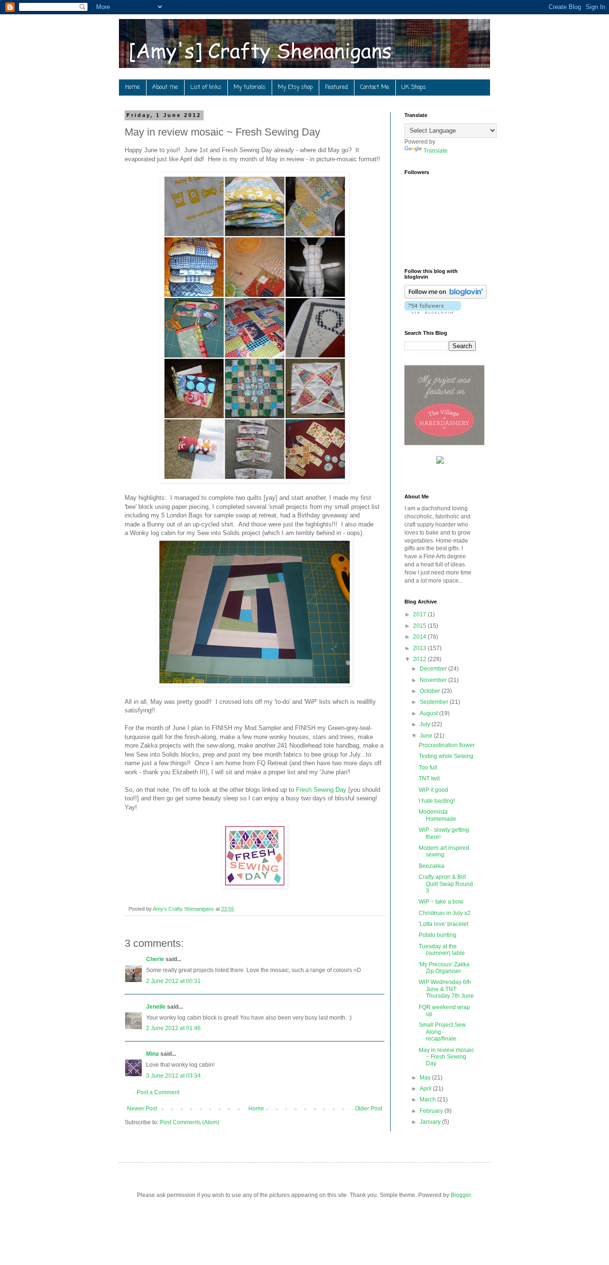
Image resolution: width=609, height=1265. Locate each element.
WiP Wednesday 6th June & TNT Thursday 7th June (446, 989)
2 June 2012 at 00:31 (173, 981)
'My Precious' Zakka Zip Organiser (444, 967)
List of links (205, 87)
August (429, 713)
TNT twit (429, 778)
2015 (420, 626)
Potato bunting (437, 935)
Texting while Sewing (446, 756)
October (431, 691)
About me (165, 87)
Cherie (155, 959)
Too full (428, 767)
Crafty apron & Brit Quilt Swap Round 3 (446, 884)
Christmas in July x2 (445, 913)
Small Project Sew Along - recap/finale (442, 1032)
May (426, 1077)
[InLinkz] (440, 459)
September (435, 702)
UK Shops (414, 87)
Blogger (461, 1195)
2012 (420, 659)
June (427, 735)
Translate (435, 150)
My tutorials (249, 87)
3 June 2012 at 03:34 (173, 1075)
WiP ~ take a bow (441, 901)
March (428, 1099)
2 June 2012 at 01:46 (173, 1028)
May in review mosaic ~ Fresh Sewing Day (446, 1057)
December (434, 668)
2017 (420, 614)
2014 (420, 636)
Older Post (368, 1108)
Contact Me (374, 87)
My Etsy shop (295, 87)
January (431, 1122)
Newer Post (142, 1108)
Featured (336, 87)
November (434, 680)
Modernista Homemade (437, 815)
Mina (152, 1054)
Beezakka (431, 866)
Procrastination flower (447, 745)
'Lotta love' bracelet (443, 924)
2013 (420, 648)
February (432, 1111)
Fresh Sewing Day (321, 789)
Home (132, 87)
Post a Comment (158, 1092)
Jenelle (156, 1006)
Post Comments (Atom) (189, 1122)
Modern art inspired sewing (444, 851)
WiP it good (433, 790)
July (426, 724)
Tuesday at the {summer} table (442, 949)
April (426, 1088)
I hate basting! (437, 801)
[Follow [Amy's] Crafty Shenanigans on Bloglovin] (445, 296)
